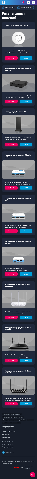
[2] (22, 2)
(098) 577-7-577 (9, 447)
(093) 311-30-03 (8, 441)
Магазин (11, 58)
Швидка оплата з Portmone (29, 467)
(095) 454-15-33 (8, 444)
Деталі (26, 58)
